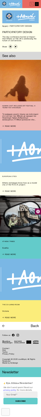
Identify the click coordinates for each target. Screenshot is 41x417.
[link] (38, 211)
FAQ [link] (4, 350)
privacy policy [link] (9, 390)
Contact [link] (5, 348)
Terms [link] (5, 352)
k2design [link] (14, 363)
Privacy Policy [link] (8, 354)
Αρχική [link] (5, 26)
